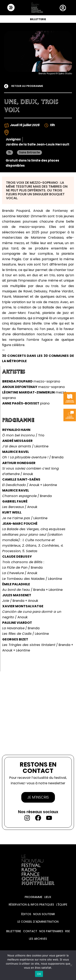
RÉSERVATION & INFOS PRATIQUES (31, 904)
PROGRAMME (33, 897)
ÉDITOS (26, 914)
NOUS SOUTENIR (44, 914)
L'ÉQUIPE (61, 904)
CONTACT (30, 931)
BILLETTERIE (38, 19)
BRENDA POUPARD (17, 381)
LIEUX (47, 897)
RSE (67, 931)
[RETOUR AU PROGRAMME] (6, 86)
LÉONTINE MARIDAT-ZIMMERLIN (28, 392)
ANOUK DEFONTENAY (19, 387)
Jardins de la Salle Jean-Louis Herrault (37, 144)
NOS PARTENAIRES (51, 931)
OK (39, 974)
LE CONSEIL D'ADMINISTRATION (38, 922)
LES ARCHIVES (38, 939)
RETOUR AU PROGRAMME (27, 86)
